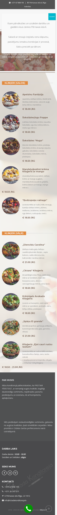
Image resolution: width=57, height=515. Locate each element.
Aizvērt (52, 16)
